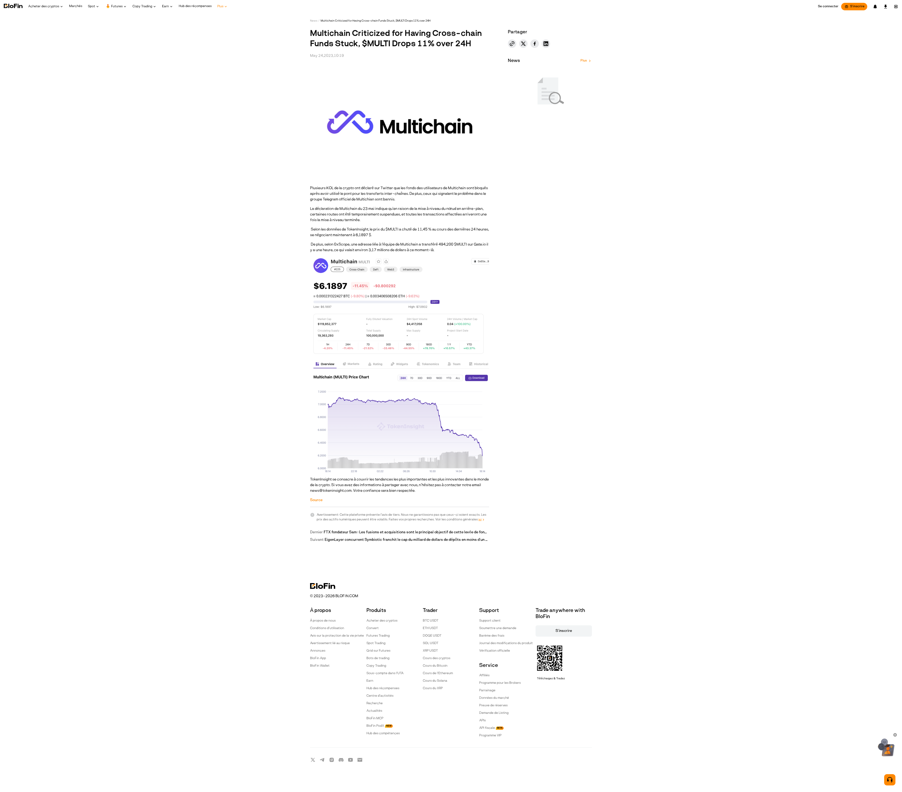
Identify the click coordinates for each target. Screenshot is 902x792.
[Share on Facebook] (534, 43)
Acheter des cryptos (381, 621)
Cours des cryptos (436, 658)
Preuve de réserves (493, 705)
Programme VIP (490, 735)
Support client (490, 621)
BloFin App (318, 658)
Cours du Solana (435, 681)
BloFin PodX (379, 726)
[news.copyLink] (512, 43)
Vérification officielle (494, 651)
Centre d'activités (379, 696)
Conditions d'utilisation (327, 628)
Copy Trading (376, 666)
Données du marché (494, 698)
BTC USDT (430, 621)
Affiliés (484, 675)
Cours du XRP (433, 688)
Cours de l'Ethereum (438, 673)
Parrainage (487, 690)
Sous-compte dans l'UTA (385, 673)
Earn (369, 681)
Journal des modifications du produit (506, 643)
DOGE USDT (432, 636)
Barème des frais (491, 636)
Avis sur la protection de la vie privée (337, 636)
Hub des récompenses (382, 688)
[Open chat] (889, 779)
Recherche (374, 703)
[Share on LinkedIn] (546, 43)
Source (316, 500)
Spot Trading (375, 643)
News (313, 20)
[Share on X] (523, 43)
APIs (482, 720)
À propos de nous (323, 621)
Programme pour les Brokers (500, 683)
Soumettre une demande (497, 628)
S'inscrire (857, 6)
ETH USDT (430, 628)
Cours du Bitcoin (435, 666)
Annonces (317, 651)
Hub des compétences (383, 733)
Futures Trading (378, 636)
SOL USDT (430, 643)
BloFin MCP (374, 718)
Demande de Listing (494, 713)
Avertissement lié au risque (330, 643)
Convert (372, 628)
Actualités (374, 711)
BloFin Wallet (320, 666)
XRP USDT (430, 651)
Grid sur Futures (378, 651)
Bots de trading (377, 658)
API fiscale (490, 728)
